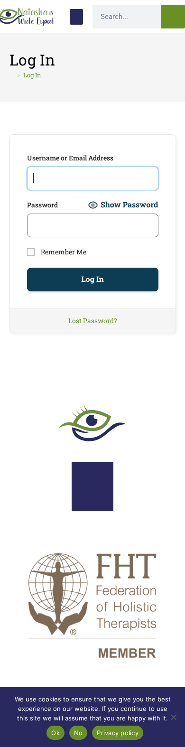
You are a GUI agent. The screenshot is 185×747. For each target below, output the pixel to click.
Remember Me (62, 251)
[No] (173, 717)
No (78, 733)
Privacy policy (118, 733)
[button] (76, 17)
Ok (55, 733)
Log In (32, 75)
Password (42, 204)
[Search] (173, 16)
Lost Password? (92, 320)
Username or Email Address (70, 157)
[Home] (11, 75)
